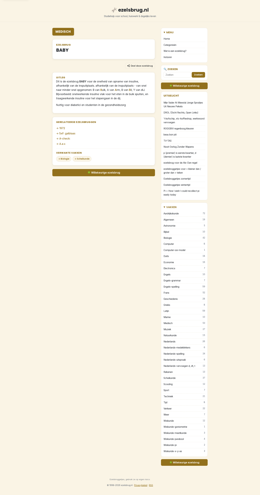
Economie (184, 262)
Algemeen (184, 219)
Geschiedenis (184, 299)
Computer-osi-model (184, 250)
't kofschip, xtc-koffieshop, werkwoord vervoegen (184, 120)
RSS (151, 485)
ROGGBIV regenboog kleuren (179, 128)
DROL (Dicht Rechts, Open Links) (181, 112)
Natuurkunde (184, 335)
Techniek (184, 396)
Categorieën (170, 45)
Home (167, 38)
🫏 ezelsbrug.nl (130, 9)
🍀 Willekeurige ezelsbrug (103, 172)
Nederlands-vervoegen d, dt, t (184, 366)
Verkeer (184, 408)
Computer (184, 244)
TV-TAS (168, 140)
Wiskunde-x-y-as (184, 451)
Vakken (171, 207)
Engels (184, 274)
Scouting (184, 384)
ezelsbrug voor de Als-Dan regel (180, 162)
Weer (184, 414)
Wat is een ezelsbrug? (175, 51)
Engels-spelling (184, 286)
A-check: (64, 138)
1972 (62, 128)
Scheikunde (83, 158)
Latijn (184, 311)
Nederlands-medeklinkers (184, 347)
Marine (184, 317)
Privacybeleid (140, 485)
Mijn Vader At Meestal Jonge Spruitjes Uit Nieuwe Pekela (183, 104)
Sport (184, 390)
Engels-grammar (184, 280)
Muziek (184, 329)
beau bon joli (170, 134)
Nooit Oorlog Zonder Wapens (179, 146)
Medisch (63, 31)
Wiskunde (184, 420)
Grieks (184, 305)
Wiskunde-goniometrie (184, 426)
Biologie (65, 158)
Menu (170, 32)
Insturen (168, 57)
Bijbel (184, 231)
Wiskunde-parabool (184, 439)
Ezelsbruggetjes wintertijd (177, 184)
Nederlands (184, 341)
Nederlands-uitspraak (184, 359)
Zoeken (198, 74)
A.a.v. (62, 143)
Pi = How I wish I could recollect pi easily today (181, 193)
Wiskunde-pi (184, 445)
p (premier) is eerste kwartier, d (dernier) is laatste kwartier (180, 155)
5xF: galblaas (67, 133)
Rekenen (184, 372)
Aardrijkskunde (184, 213)
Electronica (184, 268)
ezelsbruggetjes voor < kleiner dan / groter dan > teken (182, 171)
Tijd (184, 402)
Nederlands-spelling (184, 353)
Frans (184, 292)
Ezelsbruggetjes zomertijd (177, 178)
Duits (184, 256)
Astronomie (184, 225)
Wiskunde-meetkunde (184, 433)
